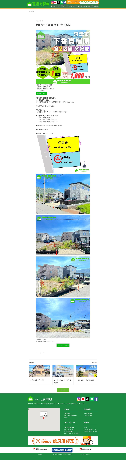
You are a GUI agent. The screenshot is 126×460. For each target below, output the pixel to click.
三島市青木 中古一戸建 (37, 380)
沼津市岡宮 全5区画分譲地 (86, 380)
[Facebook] (64, 2)
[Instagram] (52, 2)
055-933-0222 (70, 427)
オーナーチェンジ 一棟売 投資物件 (62, 381)
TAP (77, 433)
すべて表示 (94, 362)
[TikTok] (58, 2)
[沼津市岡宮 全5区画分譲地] (86, 371)
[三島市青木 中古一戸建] (39, 371)
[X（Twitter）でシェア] (40, 352)
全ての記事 (31, 11)
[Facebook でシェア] (36, 352)
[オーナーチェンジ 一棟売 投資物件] (63, 371)
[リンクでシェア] (44, 352)
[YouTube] (55, 2)
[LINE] (61, 2)
